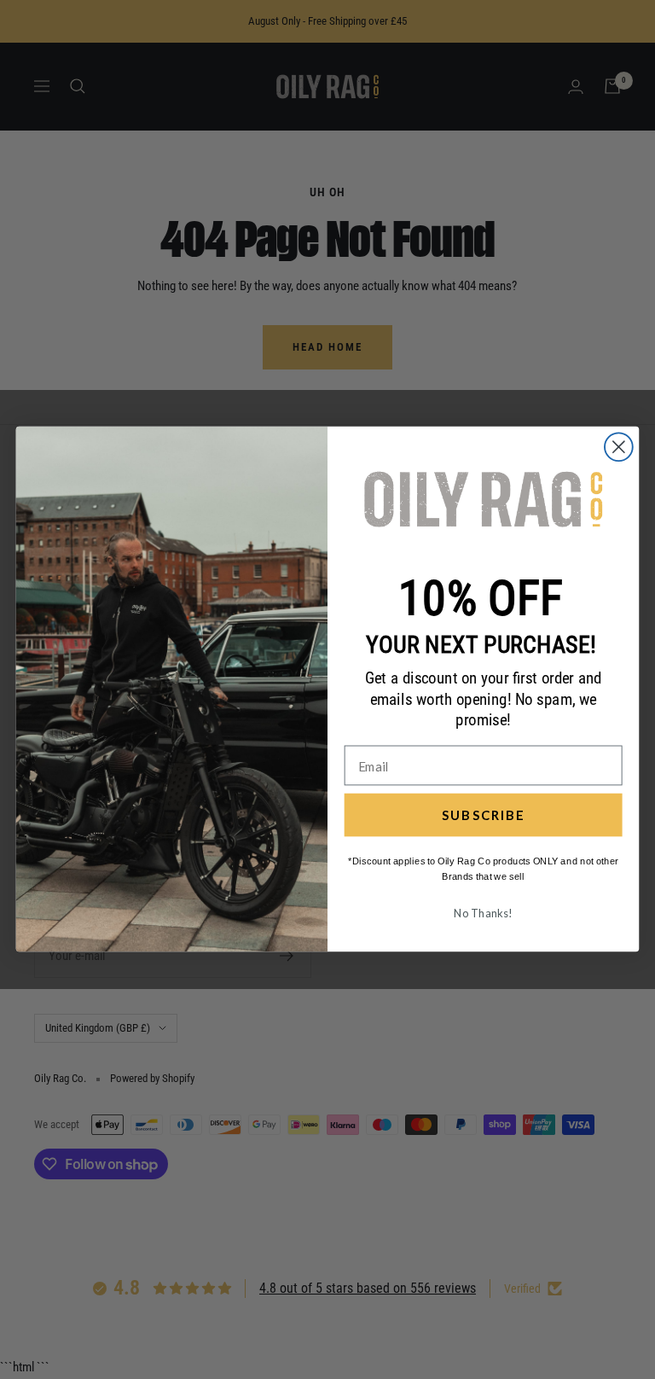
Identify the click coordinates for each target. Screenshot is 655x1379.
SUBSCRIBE (483, 815)
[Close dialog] (619, 447)
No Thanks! (483, 913)
